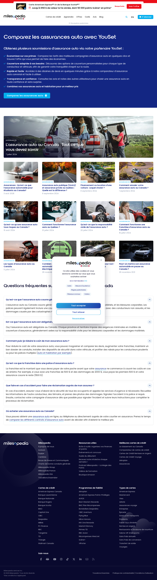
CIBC (40, 515)
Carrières (42, 457)
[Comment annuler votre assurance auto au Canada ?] (136, 172)
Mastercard (124, 495)
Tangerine (42, 533)
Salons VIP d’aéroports (129, 533)
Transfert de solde (127, 543)
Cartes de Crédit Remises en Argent (135, 453)
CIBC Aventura (85, 512)
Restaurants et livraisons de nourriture (136, 529)
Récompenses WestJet (89, 536)
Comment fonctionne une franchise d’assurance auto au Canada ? (134, 227)
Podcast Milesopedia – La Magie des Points (95, 466)
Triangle (41, 540)
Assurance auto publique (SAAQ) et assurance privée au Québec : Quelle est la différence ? (59, 188)
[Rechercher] (126, 17)
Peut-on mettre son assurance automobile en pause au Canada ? (134, 266)
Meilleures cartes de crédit (132, 443)
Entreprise (123, 509)
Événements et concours (90, 452)
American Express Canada (50, 491)
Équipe (41, 453)
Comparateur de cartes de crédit (134, 450)
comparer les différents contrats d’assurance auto (36, 419)
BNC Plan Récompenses (89, 505)
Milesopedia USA (45, 474)
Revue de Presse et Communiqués (53, 460)
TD (39, 536)
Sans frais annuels (127, 536)
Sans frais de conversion (130, 540)
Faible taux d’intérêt (128, 522)
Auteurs (41, 450)
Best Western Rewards (89, 502)
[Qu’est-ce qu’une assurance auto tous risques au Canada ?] (21, 211)
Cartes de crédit (46, 487)
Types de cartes (127, 487)
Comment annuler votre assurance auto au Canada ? (133, 186)
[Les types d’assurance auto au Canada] (21, 251)
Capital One (43, 512)
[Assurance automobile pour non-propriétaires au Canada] (98, 251)
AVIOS (81, 498)
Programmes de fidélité (91, 487)
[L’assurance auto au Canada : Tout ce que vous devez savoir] (78, 137)
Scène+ (82, 540)
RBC (40, 529)
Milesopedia (44, 443)
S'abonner (147, 17)
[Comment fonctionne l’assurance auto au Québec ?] (59, 211)
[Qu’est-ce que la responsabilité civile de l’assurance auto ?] (98, 211)
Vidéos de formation (88, 471)
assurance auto (41, 416)
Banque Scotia (44, 505)
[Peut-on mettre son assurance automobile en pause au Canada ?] (136, 251)
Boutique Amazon (87, 475)
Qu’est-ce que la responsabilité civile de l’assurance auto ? (96, 225)
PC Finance (43, 526)
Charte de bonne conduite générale (54, 464)
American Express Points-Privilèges (94, 495)
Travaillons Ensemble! (47, 477)
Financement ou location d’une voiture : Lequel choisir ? (96, 186)
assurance (100, 368)
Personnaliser (78, 318)
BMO (40, 509)
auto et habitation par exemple (54, 352)
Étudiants (123, 519)
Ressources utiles (87, 443)
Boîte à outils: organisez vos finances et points (95, 447)
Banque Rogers (45, 502)
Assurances (9, 182)
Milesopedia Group (46, 467)
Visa (121, 498)
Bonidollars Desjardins (88, 509)
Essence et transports (129, 515)
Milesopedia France (46, 470)
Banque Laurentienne (47, 495)
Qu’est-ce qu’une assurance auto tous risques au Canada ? (20, 225)
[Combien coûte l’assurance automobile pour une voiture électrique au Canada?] (59, 251)
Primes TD (83, 529)
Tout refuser (78, 312)
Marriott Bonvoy (86, 526)
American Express (127, 491)
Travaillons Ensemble (101, 573)
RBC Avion (83, 533)
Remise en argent (127, 526)
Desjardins (42, 519)
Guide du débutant (87, 456)
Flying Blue (83, 515)
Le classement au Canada (131, 446)
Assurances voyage (128, 505)
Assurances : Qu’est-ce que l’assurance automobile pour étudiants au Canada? (18, 188)
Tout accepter (78, 305)
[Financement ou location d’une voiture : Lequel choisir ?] (98, 172)
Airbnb (122, 502)
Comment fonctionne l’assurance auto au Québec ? (59, 225)
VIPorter (82, 543)
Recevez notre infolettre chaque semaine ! (93, 460)
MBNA (40, 522)
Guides (84, 182)
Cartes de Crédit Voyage (130, 457)
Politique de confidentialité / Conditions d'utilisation (133, 573)
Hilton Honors (85, 519)
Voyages (123, 547)
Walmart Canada (46, 543)
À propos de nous (46, 446)
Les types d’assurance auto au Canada (19, 265)
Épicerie (122, 512)
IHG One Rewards (86, 522)
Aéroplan (123, 460)
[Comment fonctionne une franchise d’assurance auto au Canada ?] (136, 211)
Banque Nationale (46, 498)
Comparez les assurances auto (25, 95)
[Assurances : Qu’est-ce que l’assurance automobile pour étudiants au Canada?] (21, 172)
